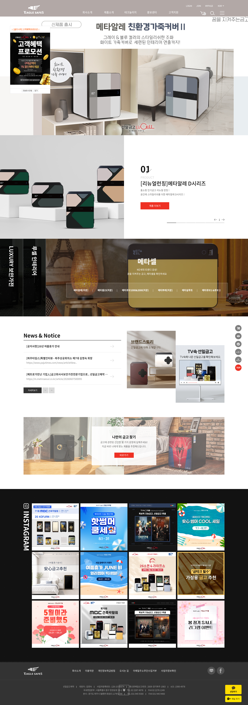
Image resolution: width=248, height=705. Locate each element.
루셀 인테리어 (34, 261)
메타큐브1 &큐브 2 (211, 290)
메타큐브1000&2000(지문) (135, 290)
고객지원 (173, 12)
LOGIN (189, 5)
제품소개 (109, 12)
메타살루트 (187, 290)
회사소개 (87, 12)
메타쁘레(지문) (165, 290)
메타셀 (57, 253)
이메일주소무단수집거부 (145, 670)
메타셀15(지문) (105, 290)
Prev (215, 220)
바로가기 (124, 455)
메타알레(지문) (81, 290)
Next (223, 220)
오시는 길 (124, 670)
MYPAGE (209, 5)
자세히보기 (32, 390)
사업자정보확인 (168, 670)
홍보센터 (152, 12)
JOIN (198, 5)
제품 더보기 (155, 205)
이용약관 (89, 670)
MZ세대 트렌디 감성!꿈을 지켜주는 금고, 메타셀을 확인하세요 (147, 271)
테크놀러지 (130, 12)
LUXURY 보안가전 (11, 266)
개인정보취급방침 (106, 670)
